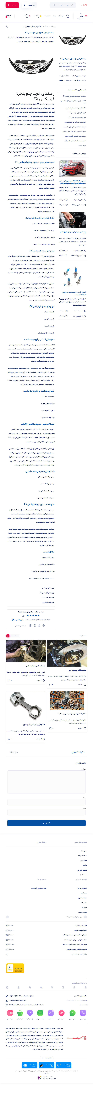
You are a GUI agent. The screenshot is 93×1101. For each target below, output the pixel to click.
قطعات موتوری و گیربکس (38, 888)
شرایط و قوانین (82, 912)
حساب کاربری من (82, 888)
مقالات (46, 27)
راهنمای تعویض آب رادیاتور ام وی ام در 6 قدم (73, 233)
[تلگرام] (86, 987)
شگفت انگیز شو (82, 870)
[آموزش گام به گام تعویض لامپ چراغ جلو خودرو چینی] (72, 276)
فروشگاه (61, 16)
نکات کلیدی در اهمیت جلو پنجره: (76, 108)
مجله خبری (84, 861)
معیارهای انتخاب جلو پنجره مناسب (75, 122)
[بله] (19, 987)
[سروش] (30, 987)
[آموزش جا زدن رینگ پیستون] (26, 651)
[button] (85, 917)
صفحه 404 (83, 875)
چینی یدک (67, 16)
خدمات (48, 16)
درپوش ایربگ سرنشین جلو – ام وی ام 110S (75, 935)
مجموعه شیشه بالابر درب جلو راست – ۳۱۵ (75, 944)
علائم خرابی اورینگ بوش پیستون (34, 724)
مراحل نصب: (82, 146)
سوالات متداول (82, 898)
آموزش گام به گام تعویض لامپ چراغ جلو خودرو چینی (74, 293)
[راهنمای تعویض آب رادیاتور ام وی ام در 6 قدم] (72, 220)
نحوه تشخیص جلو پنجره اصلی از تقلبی (74, 131)
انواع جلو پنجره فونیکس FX (77, 113)
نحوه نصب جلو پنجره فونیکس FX (75, 141)
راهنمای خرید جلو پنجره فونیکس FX (74, 96)
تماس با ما (26, 16)
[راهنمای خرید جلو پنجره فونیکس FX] (72, 40)
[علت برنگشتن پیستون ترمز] (67, 653)
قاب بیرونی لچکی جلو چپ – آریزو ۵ (77, 949)
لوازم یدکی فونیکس (48, 588)
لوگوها (85, 865)
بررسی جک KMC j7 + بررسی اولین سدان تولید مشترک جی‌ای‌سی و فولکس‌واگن (72, 182)
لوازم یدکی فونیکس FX (47, 593)
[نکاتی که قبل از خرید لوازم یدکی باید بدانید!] (67, 700)
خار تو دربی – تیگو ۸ (81, 925)
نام (84, 798)
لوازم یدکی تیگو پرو (49, 602)
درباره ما (37, 16)
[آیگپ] (52, 987)
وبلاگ (54, 16)
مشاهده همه (14, 636)
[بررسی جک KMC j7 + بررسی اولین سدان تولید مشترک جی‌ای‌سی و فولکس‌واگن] (72, 168)
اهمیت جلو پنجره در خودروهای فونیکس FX (73, 102)
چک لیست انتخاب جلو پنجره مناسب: (75, 127)
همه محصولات (82, 856)
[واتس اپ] (74, 987)
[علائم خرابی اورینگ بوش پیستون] (26, 706)
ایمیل (84, 808)
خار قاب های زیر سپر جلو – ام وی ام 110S (76, 940)
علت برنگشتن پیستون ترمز (77, 670)
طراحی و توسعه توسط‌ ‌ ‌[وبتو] (49, 1079)
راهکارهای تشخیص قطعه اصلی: (75, 136)
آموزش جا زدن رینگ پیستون (35, 666)
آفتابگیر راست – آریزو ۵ (80, 930)
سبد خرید (84, 893)
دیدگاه (83, 769)
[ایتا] (7, 987)
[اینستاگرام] (63, 987)
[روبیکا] (41, 987)
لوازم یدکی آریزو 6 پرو (48, 597)
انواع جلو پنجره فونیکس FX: (77, 117)
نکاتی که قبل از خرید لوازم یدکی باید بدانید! (72, 714)
